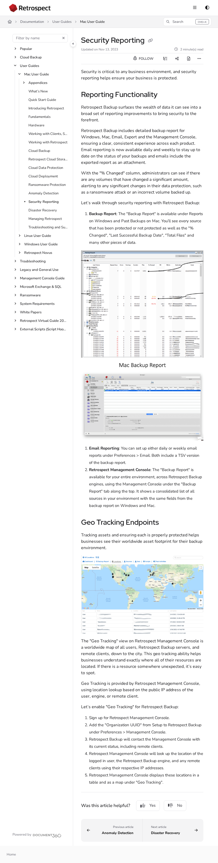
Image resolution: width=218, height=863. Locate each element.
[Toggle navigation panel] (73, 44)
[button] (187, 22)
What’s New (38, 91)
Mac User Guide (92, 21)
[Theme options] (207, 8)
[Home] (30, 8)
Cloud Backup (31, 57)
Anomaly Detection (43, 193)
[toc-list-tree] (165, 58)
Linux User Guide (37, 235)
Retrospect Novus (38, 252)
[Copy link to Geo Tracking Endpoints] (167, 523)
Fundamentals (39, 116)
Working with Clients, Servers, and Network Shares (48, 133)
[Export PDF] (189, 58)
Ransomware (30, 295)
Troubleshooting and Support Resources (48, 227)
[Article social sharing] (177, 58)
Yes (152, 805)
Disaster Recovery (42, 210)
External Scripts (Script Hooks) (44, 329)
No (179, 805)
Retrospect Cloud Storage (48, 159)
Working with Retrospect (48, 142)
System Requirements (37, 303)
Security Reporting (43, 201)
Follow (145, 58)
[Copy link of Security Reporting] (150, 41)
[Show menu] (194, 8)
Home (11, 854)
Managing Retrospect (45, 218)
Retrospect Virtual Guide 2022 (44, 320)
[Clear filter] (63, 38)
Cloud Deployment (43, 176)
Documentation (32, 21)
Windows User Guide (41, 244)
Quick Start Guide (42, 99)
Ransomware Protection (47, 184)
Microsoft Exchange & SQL (40, 286)
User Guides (62, 21)
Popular (26, 48)
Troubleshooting (33, 261)
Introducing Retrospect (46, 108)
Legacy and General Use (39, 269)
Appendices (37, 82)
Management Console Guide (42, 278)
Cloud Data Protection (45, 167)
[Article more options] (199, 58)
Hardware (36, 125)
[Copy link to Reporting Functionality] (166, 95)
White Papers (30, 312)
